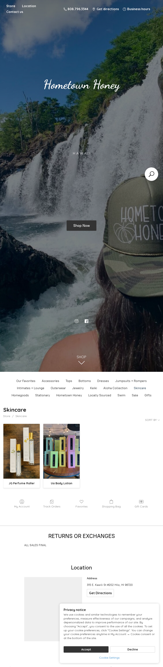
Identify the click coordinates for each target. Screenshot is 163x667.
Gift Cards (141, 506)
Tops (69, 381)
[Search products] (151, 174)
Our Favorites (25, 381)
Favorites (82, 506)
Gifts (148, 395)
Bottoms (85, 381)
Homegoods (20, 395)
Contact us (14, 12)
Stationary (42, 395)
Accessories (50, 381)
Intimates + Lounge (30, 388)
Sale (135, 395)
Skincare (140, 388)
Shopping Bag (111, 506)
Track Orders (51, 506)
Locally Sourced (99, 395)
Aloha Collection (115, 388)
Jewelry (78, 388)
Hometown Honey (69, 395)
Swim (121, 395)
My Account (22, 506)
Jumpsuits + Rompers (131, 381)
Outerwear (58, 388)
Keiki (93, 388)
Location (29, 6)
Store (10, 6)
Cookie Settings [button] (109, 657)
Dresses (103, 381)
